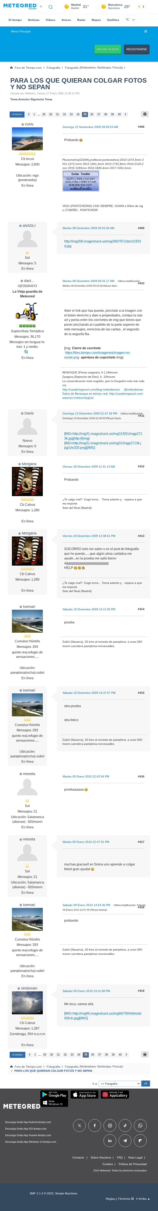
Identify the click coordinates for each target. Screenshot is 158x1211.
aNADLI (29, 225)
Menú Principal (20, 31)
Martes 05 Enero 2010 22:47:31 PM (86, 841)
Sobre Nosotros (101, 1157)
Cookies (107, 1164)
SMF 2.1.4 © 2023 (41, 1193)
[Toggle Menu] (145, 31)
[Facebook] (95, 1125)
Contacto (78, 1157)
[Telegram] (125, 1140)
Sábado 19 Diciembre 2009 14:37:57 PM (89, 692)
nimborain (29, 988)
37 (98, 114)
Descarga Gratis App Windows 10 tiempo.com (30, 1141)
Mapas (96, 20)
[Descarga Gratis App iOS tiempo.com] (84, 1094)
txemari (29, 606)
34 (78, 114)
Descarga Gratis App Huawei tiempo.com (28, 1135)
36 (91, 114)
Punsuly (117, 67)
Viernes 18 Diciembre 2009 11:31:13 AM (89, 466)
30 (50, 114)
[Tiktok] (125, 1125)
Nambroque (104, 67)
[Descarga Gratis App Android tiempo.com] (54, 1094)
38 (105, 114)
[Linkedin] (110, 1140)
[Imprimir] (145, 114)
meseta (29, 774)
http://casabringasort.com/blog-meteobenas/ (91, 389)
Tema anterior (20, 99)
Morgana (29, 464)
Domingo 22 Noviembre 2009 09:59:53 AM (90, 127)
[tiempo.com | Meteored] (21, 1106)
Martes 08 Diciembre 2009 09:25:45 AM (88, 228)
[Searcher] (50, 6)
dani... (29, 280)
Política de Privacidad (133, 1164)
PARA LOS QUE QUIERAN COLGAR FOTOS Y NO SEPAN (78, 84)
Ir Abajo (17, 114)
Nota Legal (135, 1157)
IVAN (29, 124)
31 (57, 114)
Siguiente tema (41, 99)
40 (119, 114)
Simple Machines (66, 1193)
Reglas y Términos (118, 1198)
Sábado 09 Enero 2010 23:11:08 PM (86, 991)
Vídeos (50, 20)
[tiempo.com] (19, 6)
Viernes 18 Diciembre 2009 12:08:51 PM (89, 536)
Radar (81, 20)
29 (43, 114)
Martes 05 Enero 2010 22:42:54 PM (86, 776)
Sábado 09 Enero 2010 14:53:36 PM (86, 905)
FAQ (120, 1157)
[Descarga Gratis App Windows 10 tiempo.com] (54, 1103)
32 (64, 114)
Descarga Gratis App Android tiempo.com (28, 1122)
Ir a (95, 1083)
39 (112, 114)
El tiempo (15, 20)
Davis (29, 413)
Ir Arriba (17, 1055)
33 (71, 114)
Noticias (34, 20)
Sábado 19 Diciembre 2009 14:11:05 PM (89, 609)
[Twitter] (79, 1125)
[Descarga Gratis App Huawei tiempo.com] (115, 1094)
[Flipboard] (140, 1140)
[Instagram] (110, 1125)
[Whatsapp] (140, 1125)
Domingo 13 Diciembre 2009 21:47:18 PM (90, 413)
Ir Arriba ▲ (143, 1198)
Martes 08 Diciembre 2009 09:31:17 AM (88, 281)
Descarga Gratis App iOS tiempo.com (25, 1128)
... (38, 114)
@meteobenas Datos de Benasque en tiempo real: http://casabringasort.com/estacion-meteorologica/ (102, 393)
